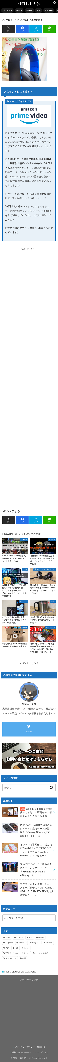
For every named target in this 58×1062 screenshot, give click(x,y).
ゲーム (19, 10)
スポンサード (11, 958)
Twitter (29, 731)
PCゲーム (36, 942)
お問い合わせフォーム (21, 1052)
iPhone (29, 10)
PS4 (7, 948)
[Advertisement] (29, 377)
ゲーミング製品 (41, 953)
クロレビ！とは (42, 1052)
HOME (7, 972)
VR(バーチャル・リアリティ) (18, 953)
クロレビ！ (23, 1058)
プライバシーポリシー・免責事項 (30, 1046)
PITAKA (49, 942)
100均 (8, 937)
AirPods (19, 937)
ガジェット (7, 10)
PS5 (16, 948)
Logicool (9, 942)
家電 (24, 958)
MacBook (49, 10)
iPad (39, 10)
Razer (26, 948)
